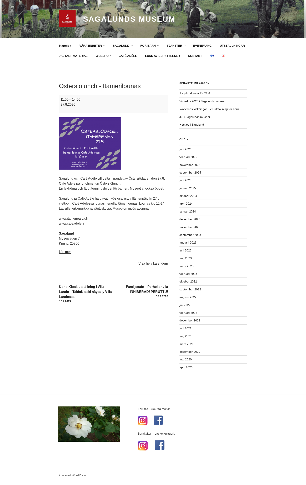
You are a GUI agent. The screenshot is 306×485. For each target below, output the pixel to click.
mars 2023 (186, 266)
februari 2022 (188, 312)
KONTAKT (195, 56)
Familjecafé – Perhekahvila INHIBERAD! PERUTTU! (147, 291)
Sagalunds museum (129, 19)
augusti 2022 (188, 297)
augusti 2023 (188, 242)
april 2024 (186, 203)
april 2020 (186, 367)
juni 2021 (185, 328)
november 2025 (189, 164)
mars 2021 (186, 344)
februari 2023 (188, 273)
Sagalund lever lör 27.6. (195, 93)
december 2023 (189, 219)
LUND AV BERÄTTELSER (162, 56)
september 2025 (190, 172)
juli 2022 (184, 305)
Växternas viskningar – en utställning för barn (209, 109)
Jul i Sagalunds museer (194, 117)
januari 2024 (187, 211)
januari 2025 (187, 188)
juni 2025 (185, 180)
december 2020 (189, 351)
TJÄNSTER (174, 45)
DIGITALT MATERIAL (73, 56)
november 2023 (189, 227)
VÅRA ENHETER (90, 45)
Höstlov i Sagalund (191, 124)
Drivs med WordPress (72, 475)
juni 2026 (185, 149)
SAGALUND (121, 45)
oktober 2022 (188, 281)
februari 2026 (188, 157)
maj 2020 (185, 359)
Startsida (64, 45)
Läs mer (65, 252)
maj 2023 (185, 258)
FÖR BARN (148, 45)
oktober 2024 (188, 196)
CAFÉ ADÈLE (128, 56)
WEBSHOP (103, 56)
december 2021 (189, 320)
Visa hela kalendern (153, 263)
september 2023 (190, 234)
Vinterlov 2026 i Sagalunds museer (202, 101)
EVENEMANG (202, 45)
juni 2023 (185, 250)
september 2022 (190, 289)
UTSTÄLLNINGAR (232, 45)
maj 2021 (185, 336)
